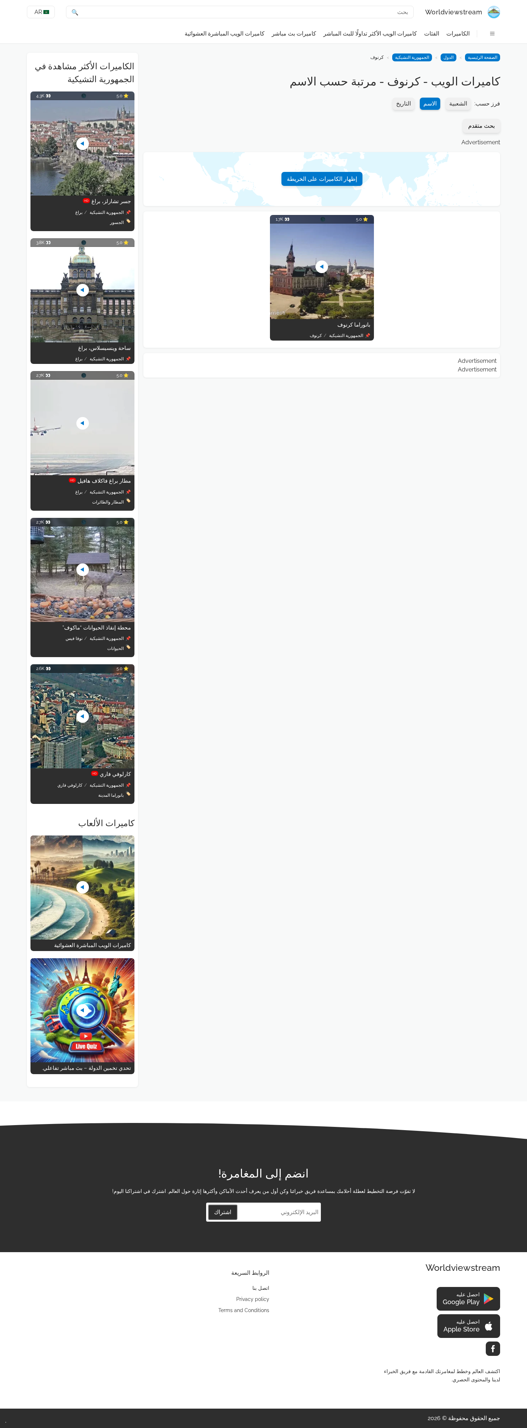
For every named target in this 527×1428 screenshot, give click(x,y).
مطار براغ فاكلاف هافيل (100, 481)
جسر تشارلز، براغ (107, 201)
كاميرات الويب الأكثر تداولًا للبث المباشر (370, 33)
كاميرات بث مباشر (294, 33)
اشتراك (222, 1212)
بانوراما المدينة (111, 795)
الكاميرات (458, 33)
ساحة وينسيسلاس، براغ (104, 348)
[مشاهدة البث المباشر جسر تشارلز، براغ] (82, 193)
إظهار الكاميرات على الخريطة (322, 178)
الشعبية (458, 103)
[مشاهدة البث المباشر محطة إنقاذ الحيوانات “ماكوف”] (82, 620)
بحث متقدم (481, 125)
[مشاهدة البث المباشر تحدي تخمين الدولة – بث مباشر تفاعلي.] (82, 1060)
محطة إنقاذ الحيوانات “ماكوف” (96, 627)
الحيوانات (115, 648)
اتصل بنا (260, 1288)
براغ (78, 212)
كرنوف (316, 335)
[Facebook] (493, 1349)
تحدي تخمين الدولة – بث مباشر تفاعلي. (86, 1068)
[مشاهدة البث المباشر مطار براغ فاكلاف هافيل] (82, 473)
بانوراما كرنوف (353, 325)
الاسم (430, 103)
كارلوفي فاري (111, 774)
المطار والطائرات (108, 502)
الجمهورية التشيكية (412, 57)
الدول (448, 57)
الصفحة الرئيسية (482, 57)
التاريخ (403, 103)
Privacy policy (252, 1299)
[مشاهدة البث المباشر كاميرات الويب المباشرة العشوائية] (82, 937)
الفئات (431, 33)
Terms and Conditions (243, 1310)
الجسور (117, 222)
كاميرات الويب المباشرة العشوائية (225, 33)
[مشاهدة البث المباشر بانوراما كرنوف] (322, 317)
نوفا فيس (74, 638)
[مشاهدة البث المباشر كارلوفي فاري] (82, 766)
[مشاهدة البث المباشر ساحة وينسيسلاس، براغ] (82, 340)
